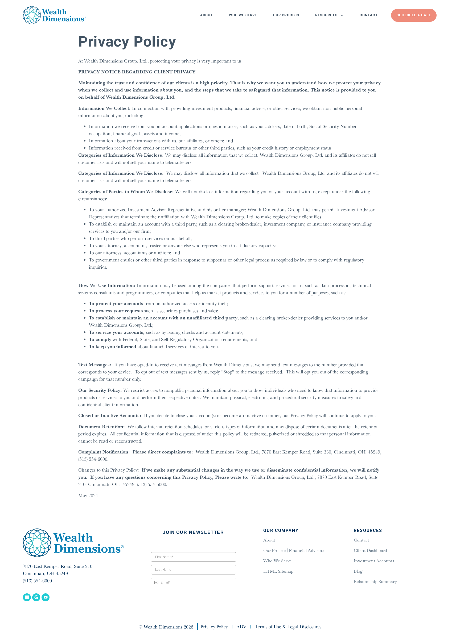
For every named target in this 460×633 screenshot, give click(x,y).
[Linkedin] (27, 597)
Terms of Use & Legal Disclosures (288, 626)
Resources (326, 15)
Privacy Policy (214, 626)
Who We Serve (243, 15)
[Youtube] (46, 597)
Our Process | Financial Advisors (293, 550)
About (206, 15)
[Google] (36, 597)
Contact (369, 15)
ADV (241, 626)
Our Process (286, 15)
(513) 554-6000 (37, 580)
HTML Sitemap (278, 571)
